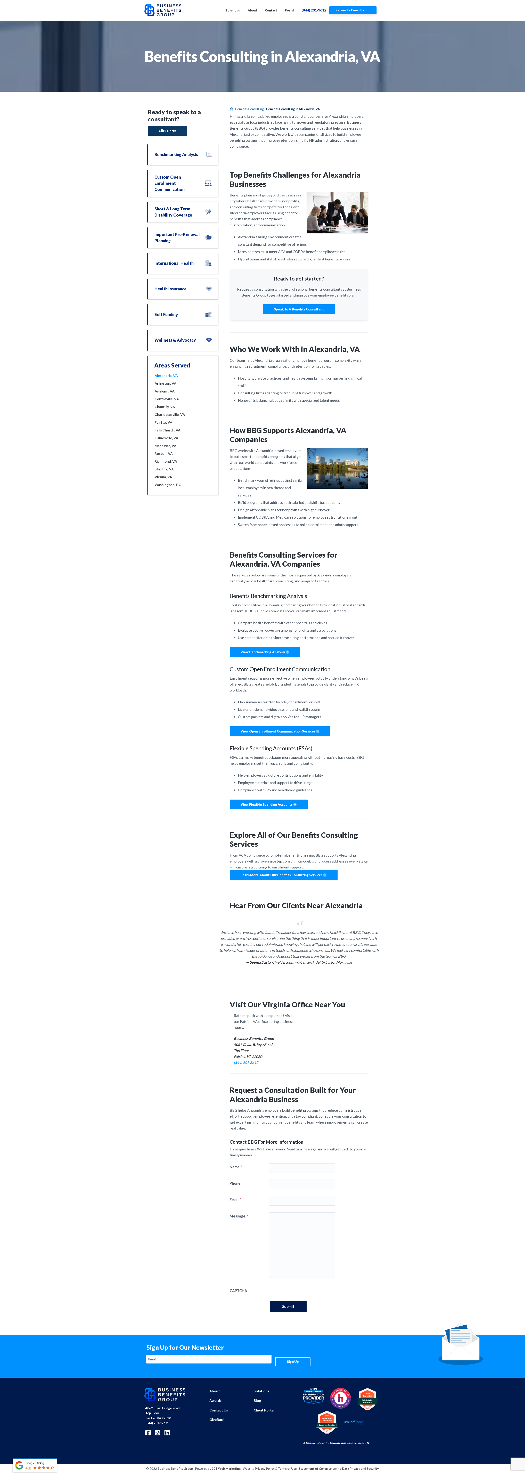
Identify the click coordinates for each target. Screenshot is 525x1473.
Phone (235, 1183)
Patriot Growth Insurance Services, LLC (345, 1443)
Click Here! (167, 131)
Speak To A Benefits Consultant (299, 309)
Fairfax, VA (163, 422)
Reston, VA (164, 453)
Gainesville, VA (166, 438)
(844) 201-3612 (314, 10)
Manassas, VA (165, 446)
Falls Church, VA (167, 430)
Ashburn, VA (165, 391)
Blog (257, 1400)
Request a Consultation (353, 10)
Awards (215, 1400)
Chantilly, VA (165, 407)
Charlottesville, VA (170, 414)
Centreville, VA (167, 399)
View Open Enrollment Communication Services (278, 731)
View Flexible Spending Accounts (267, 804)
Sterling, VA (164, 469)
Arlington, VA (165, 383)
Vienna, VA (163, 477)
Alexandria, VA (166, 375)
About (214, 1391)
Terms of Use (287, 1468)
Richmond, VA (166, 461)
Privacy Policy (265, 1468)
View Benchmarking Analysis (263, 652)
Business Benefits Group (175, 1468)
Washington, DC (168, 485)
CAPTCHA (238, 1290)
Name (236, 1167)
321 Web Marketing (226, 1468)
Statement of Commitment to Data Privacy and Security (339, 1468)
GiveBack (217, 1419)
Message (239, 1216)
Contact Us (218, 1410)
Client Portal (264, 1410)
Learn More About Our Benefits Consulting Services (282, 875)
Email (236, 1199)
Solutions (261, 1391)
